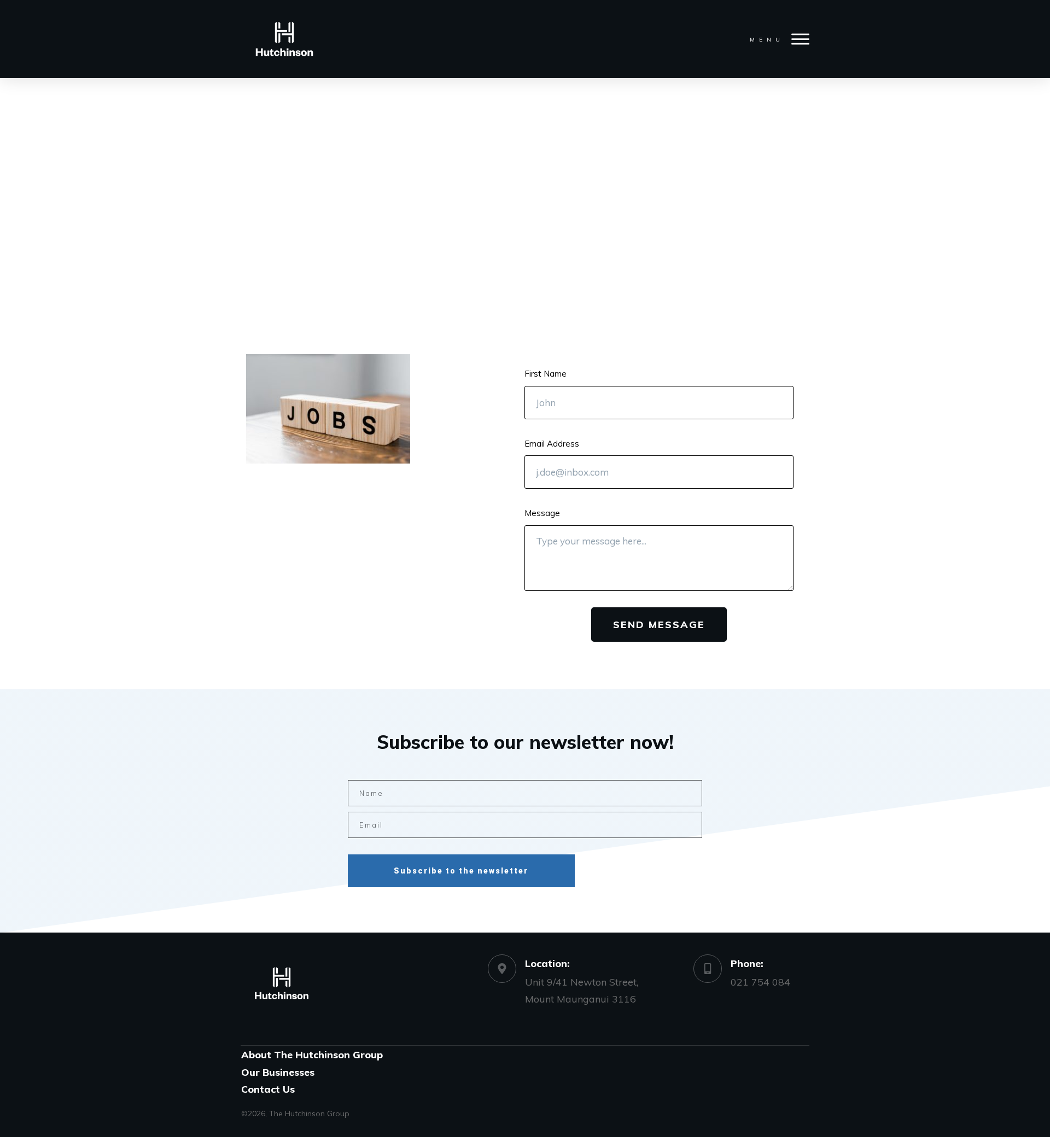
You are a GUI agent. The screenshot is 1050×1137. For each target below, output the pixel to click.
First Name (545, 373)
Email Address (551, 443)
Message (542, 513)
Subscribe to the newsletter (461, 870)
